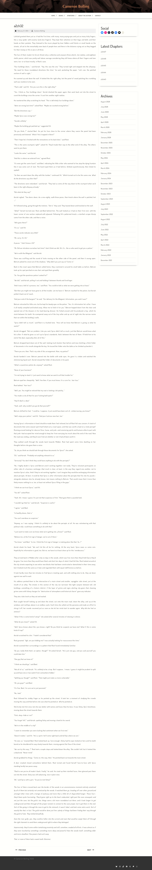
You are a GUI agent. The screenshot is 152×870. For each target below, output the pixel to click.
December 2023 (106, 183)
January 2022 (106, 255)
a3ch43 (103, 79)
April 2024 (104, 163)
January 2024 (106, 178)
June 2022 (105, 230)
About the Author (84, 15)
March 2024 (105, 168)
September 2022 (107, 214)
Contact (98, 15)
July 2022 (104, 224)
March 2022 (105, 245)
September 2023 (107, 199)
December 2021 (106, 260)
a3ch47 (103, 52)
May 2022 (104, 235)
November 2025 (106, 148)
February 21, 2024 (23, 31)
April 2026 (104, 122)
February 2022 (106, 250)
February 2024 (106, 173)
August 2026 (105, 102)
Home (53, 15)
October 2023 (106, 194)
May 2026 (104, 117)
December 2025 (106, 143)
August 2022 (105, 219)
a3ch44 (103, 72)
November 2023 (106, 189)
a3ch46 (103, 59)
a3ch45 (103, 66)
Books (61, 15)
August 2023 (105, 204)
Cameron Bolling (39, 31)
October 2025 (106, 153)
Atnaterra (71, 15)
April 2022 (104, 240)
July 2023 (104, 209)
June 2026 (105, 112)
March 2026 (105, 127)
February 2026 (106, 132)
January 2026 (106, 137)
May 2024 (104, 158)
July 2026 (104, 107)
